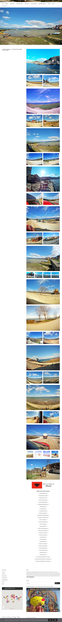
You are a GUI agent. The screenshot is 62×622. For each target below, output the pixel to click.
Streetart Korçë (43, 508)
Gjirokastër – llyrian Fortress (43, 517)
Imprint (3, 583)
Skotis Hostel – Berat (43, 497)
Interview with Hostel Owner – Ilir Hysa (43, 556)
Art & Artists (27, 3)
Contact (3, 581)
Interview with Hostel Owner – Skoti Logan (43, 561)
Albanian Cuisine (43, 537)
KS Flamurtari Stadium (43, 513)
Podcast (49, 3)
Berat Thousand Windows (43, 530)
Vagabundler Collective (42, 3)
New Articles (12, 3)
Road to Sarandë (43, 539)
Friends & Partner (4, 577)
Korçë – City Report (43, 519)
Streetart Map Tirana (43, 493)
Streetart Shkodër (43, 541)
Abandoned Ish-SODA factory (43, 504)
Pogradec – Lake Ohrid (43, 532)
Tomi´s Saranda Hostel (43, 550)
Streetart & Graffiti (19, 3)
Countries (3, 571)
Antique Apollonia (43, 526)
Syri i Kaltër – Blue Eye (43, 534)
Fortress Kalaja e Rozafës (43, 521)
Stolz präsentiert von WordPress (31, 617)
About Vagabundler (4, 579)
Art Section (3, 573)
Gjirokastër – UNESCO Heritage (43, 515)
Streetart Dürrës (43, 506)
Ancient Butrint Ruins (43, 510)
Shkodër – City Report (43, 543)
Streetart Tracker (4, 575)
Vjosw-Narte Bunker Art (43, 502)
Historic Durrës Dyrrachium (43, 528)
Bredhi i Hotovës (43, 554)
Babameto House (43, 552)
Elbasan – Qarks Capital (43, 545)
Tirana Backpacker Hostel (43, 495)
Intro (3, 3)
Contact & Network (34, 3)
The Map (6, 3)
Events (53, 3)
